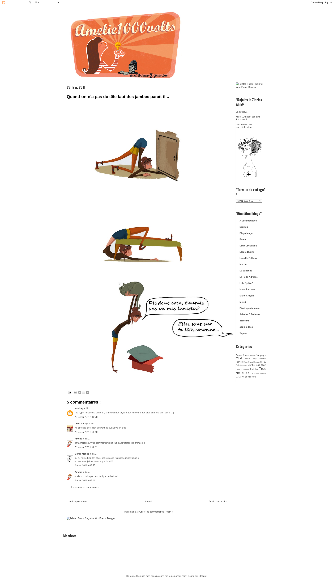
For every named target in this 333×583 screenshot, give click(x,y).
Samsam (244, 320)
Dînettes (262, 359)
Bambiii (244, 227)
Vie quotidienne (248, 377)
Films (246, 362)
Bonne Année (243, 355)
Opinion (239, 369)
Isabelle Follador (249, 258)
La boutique (241, 112)
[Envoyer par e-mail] (75, 392)
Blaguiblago (246, 233)
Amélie (79, 438)
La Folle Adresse (249, 277)
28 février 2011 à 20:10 (86, 432)
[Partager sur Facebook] (87, 392)
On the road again (257, 365)
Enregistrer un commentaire (85, 487)
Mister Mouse (82, 453)
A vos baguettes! (248, 220)
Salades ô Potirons (250, 314)
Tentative (254, 369)
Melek (243, 302)
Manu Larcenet (247, 289)
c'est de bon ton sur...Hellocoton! (244, 126)
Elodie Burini (247, 252)
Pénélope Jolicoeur (250, 308)
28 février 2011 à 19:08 (86, 417)
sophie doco (246, 327)
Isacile (243, 264)
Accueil (148, 501)
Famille (240, 362)
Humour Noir (258, 362)
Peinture (246, 369)
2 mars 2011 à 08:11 (85, 480)
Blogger (202, 576)
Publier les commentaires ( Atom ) (155, 511)
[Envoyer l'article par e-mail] (69, 392)
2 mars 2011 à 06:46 (85, 465)
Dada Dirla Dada (248, 245)
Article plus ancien (218, 501)
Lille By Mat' (246, 283)
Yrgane (243, 333)
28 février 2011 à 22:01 (86, 447)
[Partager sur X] (83, 392)
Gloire (251, 362)
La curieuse (246, 270)
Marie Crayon (247, 295)
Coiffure (248, 359)
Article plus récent (78, 501)
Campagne (260, 355)
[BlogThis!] (79, 392)
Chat (240, 358)
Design (255, 359)
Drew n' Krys (82, 423)
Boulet (243, 239)
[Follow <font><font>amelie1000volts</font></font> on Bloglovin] (250, 176)
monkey (79, 408)
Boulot (252, 355)
